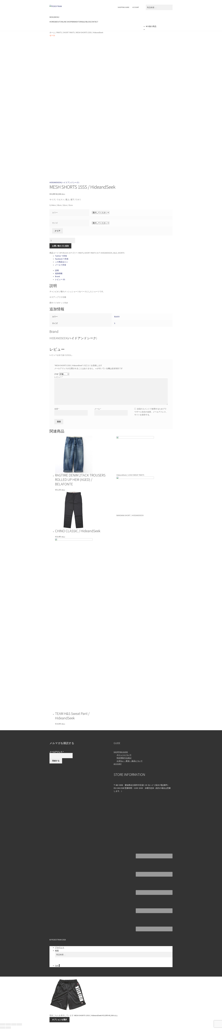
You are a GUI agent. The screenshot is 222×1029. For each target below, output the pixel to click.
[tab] (114, 270)
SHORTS (121, 253)
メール (97, 409)
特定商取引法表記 (124, 758)
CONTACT (94, 22)
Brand (57, 276)
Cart (57, 965)
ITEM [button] (79, 22)
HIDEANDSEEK (106, 253)
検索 (57, 950)
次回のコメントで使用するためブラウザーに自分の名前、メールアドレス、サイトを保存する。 (151, 412)
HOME (51, 22)
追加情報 (58, 273)
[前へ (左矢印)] (2, 1027)
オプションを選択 (59, 1019)
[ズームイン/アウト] (19, 1024)
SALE (115, 253)
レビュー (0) (60, 279)
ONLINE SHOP (66, 22)
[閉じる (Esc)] (2, 1024)
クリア (57, 231)
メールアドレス (56, 752)
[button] (54, 17)
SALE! (84, 22)
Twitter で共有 (61, 256)
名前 (56, 409)
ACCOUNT (135, 7)
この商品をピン (61, 262)
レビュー (58, 377)
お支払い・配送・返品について (130, 761)
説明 (57, 270)
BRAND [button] (74, 22)
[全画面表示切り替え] (13, 1024)
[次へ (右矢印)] (8, 1027)
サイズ (55, 223)
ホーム (52, 32)
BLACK (117, 316)
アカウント (59, 947)
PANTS (59, 32)
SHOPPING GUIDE (123, 7)
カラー (55, 212)
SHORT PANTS (69, 32)
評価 (56, 374)
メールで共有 (60, 265)
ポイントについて (124, 755)
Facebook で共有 (61, 259)
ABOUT (57, 22)
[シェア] (8, 1024)
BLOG (88, 22)
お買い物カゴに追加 (60, 246)
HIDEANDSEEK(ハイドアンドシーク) (64, 182)
